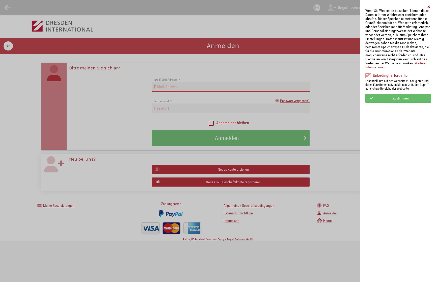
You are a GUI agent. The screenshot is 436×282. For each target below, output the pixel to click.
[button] (429, 7)
